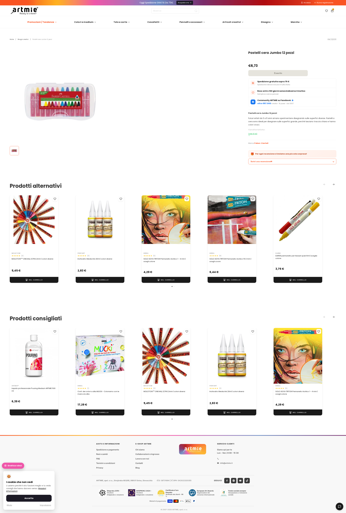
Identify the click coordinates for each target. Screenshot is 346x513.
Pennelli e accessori (190, 22)
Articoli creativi (231, 22)
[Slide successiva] (53, 223)
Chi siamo (140, 449)
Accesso (307, 2)
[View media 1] (14, 150)
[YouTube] (240, 480)
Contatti (139, 463)
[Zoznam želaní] (326, 11)
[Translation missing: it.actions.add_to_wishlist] (54, 198)
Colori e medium (83, 22)
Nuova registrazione (325, 2)
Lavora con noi (142, 459)
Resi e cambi (102, 454)
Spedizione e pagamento (107, 449)
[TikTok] (247, 480)
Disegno (266, 22)
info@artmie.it (226, 463)
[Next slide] (333, 184)
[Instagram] (233, 480)
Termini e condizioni (105, 463)
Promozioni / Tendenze (40, 22)
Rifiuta (9, 505)
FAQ (98, 459)
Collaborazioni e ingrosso (147, 454)
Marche (295, 22)
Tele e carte (120, 22)
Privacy (99, 468)
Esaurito (278, 73)
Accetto (28, 498)
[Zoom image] (61, 102)
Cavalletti (153, 22)
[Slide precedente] (14, 223)
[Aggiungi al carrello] (34, 280)
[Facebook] (227, 480)
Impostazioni (45, 505)
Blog (137, 468)
